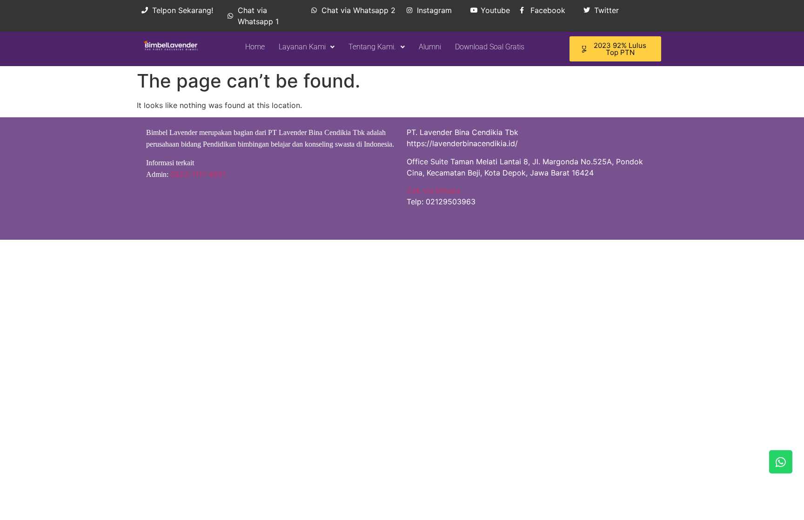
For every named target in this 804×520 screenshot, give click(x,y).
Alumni (430, 46)
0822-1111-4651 (198, 174)
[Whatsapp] (780, 461)
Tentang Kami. (372, 46)
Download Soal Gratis (489, 46)
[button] (307, 47)
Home (255, 46)
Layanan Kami (302, 46)
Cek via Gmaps (433, 190)
